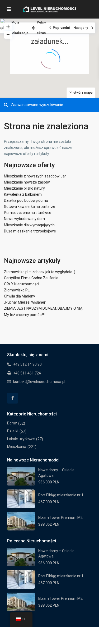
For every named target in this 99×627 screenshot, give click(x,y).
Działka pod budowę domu (26, 200)
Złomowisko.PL (17, 290)
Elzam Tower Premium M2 (60, 517)
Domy (12, 423)
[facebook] (12, 398)
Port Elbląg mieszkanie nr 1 (60, 495)
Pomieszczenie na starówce (27, 212)
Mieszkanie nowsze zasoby (27, 182)
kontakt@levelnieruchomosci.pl (39, 381)
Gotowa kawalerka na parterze (29, 206)
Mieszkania (16, 447)
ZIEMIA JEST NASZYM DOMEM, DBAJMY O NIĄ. (43, 308)
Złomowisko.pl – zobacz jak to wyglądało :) (39, 272)
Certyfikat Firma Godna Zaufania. (31, 278)
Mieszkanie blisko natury (24, 188)
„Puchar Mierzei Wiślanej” (25, 302)
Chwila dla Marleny (19, 296)
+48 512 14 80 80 (27, 364)
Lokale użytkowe (21, 439)
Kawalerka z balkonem (23, 194)
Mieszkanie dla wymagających (29, 225)
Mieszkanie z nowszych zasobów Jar (35, 176)
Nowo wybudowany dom (24, 219)
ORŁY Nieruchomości (21, 284)
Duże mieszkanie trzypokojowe (30, 231)
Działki (12, 431)
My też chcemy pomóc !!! (24, 315)
